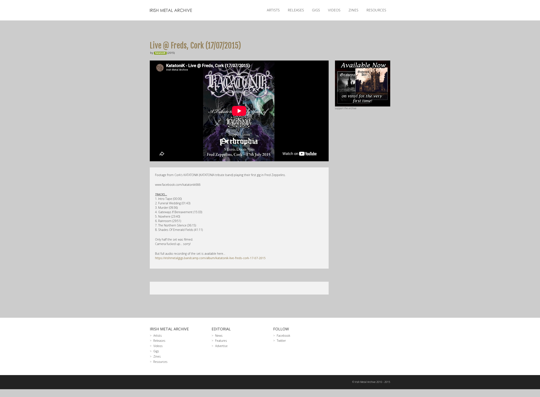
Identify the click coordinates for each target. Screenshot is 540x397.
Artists (273, 10)
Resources (376, 10)
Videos (334, 10)
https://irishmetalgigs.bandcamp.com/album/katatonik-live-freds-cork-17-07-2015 (210, 258)
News (219, 336)
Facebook (283, 336)
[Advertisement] (362, 177)
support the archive (345, 108)
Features (221, 341)
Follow (281, 328)
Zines (353, 10)
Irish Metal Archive (169, 328)
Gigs (316, 10)
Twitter (281, 341)
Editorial (221, 328)
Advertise (221, 346)
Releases (296, 10)
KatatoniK (160, 53)
